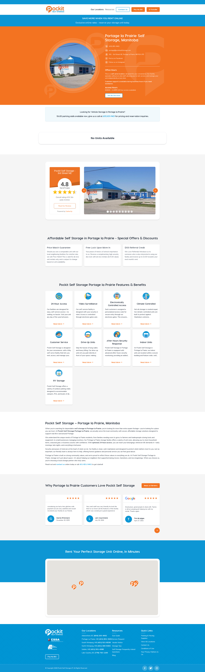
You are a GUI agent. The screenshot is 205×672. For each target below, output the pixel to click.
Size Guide (116, 636)
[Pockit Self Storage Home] (55, 9)
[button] (74, 587)
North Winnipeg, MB (96, 646)
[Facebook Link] (144, 668)
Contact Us (122, 9)
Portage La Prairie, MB (97, 639)
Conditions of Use (147, 648)
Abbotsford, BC (94, 636)
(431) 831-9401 (109, 116)
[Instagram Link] (156, 668)
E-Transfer (153, 9)
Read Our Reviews (64, 206)
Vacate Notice (117, 642)
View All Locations (148, 641)
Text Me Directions (113, 95)
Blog (114, 655)
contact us (60, 464)
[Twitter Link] (150, 668)
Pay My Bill (138, 9)
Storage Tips (117, 646)
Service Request (118, 639)
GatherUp (69, 211)
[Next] (157, 530)
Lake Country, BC (95, 653)
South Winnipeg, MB (96, 642)
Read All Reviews (150, 485)
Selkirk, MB (93, 649)
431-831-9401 (86, 464)
